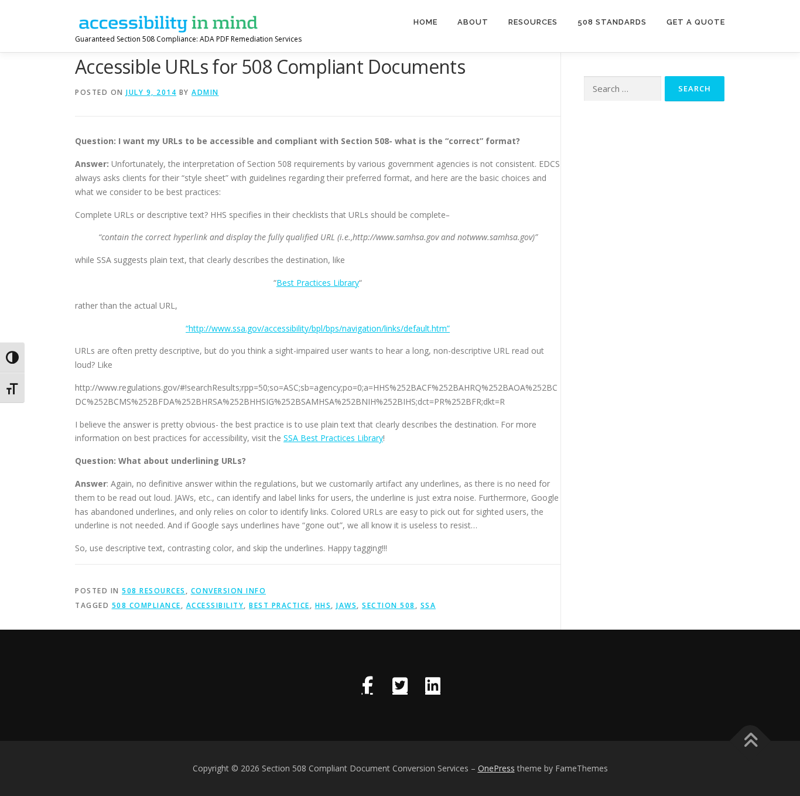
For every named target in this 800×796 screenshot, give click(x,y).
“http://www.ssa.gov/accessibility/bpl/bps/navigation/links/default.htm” (318, 328)
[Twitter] (400, 685)
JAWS (346, 605)
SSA (428, 605)
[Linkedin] (433, 685)
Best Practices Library (317, 282)
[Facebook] (367, 685)
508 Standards (612, 22)
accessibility (215, 605)
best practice (279, 605)
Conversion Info (228, 591)
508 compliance (146, 605)
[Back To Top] (750, 740)
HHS (323, 605)
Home (425, 22)
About (472, 22)
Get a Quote (695, 22)
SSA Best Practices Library (333, 437)
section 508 (388, 605)
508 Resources (154, 591)
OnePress (496, 768)
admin (205, 92)
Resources (533, 22)
